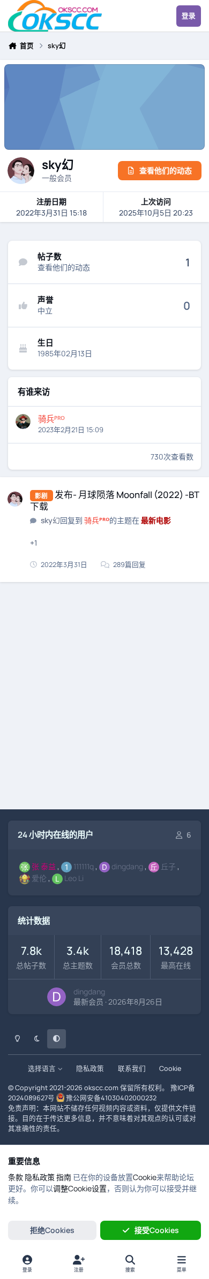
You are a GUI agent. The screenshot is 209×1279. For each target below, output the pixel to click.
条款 (15, 1177)
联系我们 (132, 1068)
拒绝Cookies (52, 1230)
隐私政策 (90, 1068)
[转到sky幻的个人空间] (15, 499)
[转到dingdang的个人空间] (56, 996)
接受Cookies (157, 1230)
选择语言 (42, 1068)
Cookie (170, 1068)
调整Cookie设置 (80, 1188)
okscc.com (101, 1087)
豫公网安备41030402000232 (111, 1097)
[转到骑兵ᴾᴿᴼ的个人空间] (23, 421)
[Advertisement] (104, 697)
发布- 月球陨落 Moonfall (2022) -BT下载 (114, 500)
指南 (63, 1177)
